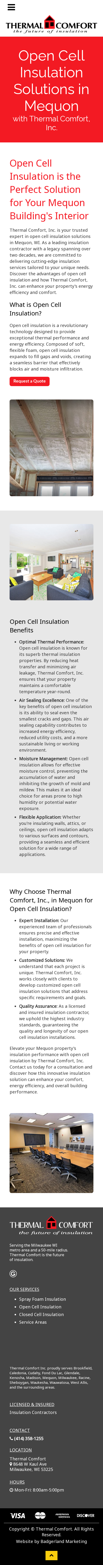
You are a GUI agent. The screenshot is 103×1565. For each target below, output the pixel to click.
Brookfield (83, 1368)
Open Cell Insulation (40, 1307)
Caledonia (18, 1372)
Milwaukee (67, 1377)
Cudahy (34, 1372)
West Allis (79, 1382)
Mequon (49, 1377)
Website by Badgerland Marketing (51, 1541)
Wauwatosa (59, 1382)
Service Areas (33, 1322)
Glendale (71, 1372)
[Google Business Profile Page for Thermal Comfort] (13, 1275)
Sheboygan (19, 1382)
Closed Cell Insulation (41, 1314)
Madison (33, 1377)
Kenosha (17, 1377)
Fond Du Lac (52, 1372)
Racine (84, 1377)
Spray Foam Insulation (42, 1299)
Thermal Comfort (28, 1459)
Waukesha (39, 1382)
